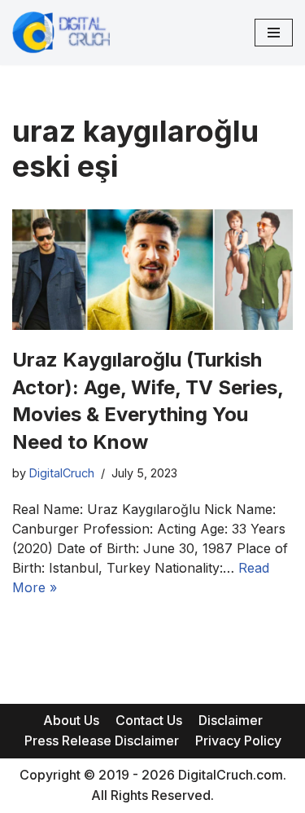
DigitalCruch (61, 473)
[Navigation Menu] (274, 32)
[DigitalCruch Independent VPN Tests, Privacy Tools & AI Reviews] (61, 32)
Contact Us (148, 720)
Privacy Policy (238, 740)
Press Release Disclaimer (101, 740)
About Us (71, 720)
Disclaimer (230, 720)
